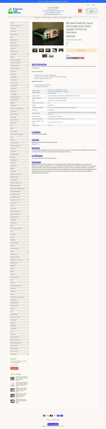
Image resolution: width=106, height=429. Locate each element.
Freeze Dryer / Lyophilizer (17, 134)
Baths (12, 37)
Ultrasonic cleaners (15, 317)
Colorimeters (14, 77)
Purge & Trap (14, 254)
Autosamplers (14, 34)
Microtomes (14, 208)
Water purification (15, 340)
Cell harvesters (14, 51)
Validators (13, 323)
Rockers (13, 268)
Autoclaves (13, 31)
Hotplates (13, 163)
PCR (12, 231)
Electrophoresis (14, 114)
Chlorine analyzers (15, 68)
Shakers (13, 283)
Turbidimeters (14, 314)
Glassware (13, 148)
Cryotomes (13, 91)
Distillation (13, 105)
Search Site (37, 17)
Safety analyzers (15, 277)
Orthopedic (13, 220)
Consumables (20, 86)
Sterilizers (13, 291)
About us (55, 17)
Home (12, 23)
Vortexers (13, 334)
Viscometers (14, 328)
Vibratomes (13, 325)
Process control (14, 248)
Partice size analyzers (16, 228)
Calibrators (13, 48)
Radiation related (15, 257)
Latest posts (20, 354)
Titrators (13, 308)
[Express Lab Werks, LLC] (15, 10)
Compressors (14, 80)
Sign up (94, 4)
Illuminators (14, 165)
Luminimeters (14, 180)
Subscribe (14, 368)
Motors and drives (15, 214)
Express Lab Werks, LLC (52, 426)
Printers (12, 245)
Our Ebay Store (63, 17)
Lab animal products (16, 174)
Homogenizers (14, 160)
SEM (12, 280)
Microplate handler (15, 191)
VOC (12, 331)
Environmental (14, 120)
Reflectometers (14, 263)
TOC (12, 311)
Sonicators (13, 288)
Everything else (14, 348)
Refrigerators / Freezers (20, 260)
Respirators (13, 265)
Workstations (14, 345)
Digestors (13, 103)
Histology (13, 157)
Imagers (13, 168)
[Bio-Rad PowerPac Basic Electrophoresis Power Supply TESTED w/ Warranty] (35, 50)
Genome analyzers (15, 145)
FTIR (12, 137)
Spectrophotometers (16, 285)
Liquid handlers (14, 177)
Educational (14, 111)
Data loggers (14, 94)
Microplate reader (15, 194)
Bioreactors (13, 43)
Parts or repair (14, 351)
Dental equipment (20, 97)
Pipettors (13, 237)
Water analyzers (15, 337)
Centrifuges (20, 54)
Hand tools (13, 151)
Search (48, 419)
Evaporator (13, 123)
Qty (67, 42)
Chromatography (20, 66)
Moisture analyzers (15, 211)
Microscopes (14, 203)
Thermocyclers (14, 305)
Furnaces (13, 140)
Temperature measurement (17, 297)
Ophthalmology (20, 217)
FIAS (12, 125)
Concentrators (14, 83)
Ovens (12, 225)
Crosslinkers (14, 88)
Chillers (12, 57)
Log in (88, 4)
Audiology (13, 28)
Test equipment (14, 303)
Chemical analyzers (15, 60)
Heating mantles (15, 154)
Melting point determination (18, 188)
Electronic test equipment (20, 109)
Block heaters (14, 40)
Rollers (12, 271)
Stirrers (12, 294)
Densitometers (14, 100)
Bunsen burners (14, 45)
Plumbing (13, 240)
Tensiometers (14, 300)
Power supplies (14, 243)
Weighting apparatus (20, 343)
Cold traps (13, 71)
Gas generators (14, 143)
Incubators (13, 171)
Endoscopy (13, 117)
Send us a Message (46, 17)
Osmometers (14, 223)
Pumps (20, 252)
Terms (70, 17)
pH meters (13, 234)
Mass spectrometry (15, 185)
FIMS (12, 128)
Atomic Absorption (15, 25)
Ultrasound (13, 320)
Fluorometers (14, 131)
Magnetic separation (16, 183)
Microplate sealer (15, 197)
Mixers (12, 205)
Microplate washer (15, 200)
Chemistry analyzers (16, 63)
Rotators (13, 274)
